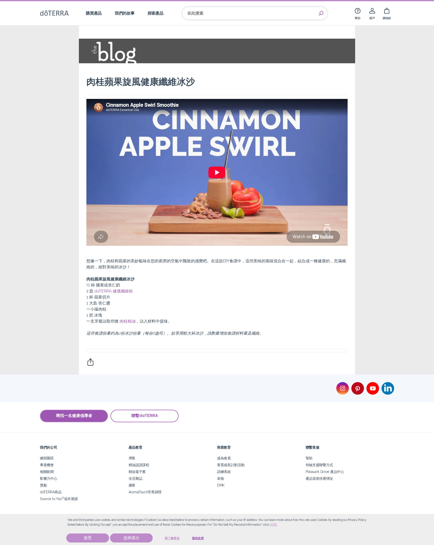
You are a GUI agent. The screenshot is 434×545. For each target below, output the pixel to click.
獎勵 (43, 485)
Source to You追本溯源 (59, 499)
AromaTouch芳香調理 (145, 492)
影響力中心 (48, 478)
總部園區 (47, 458)
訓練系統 (224, 471)
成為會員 (224, 458)
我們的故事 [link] (124, 13)
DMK (221, 485)
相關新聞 (47, 471)
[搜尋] (321, 13)
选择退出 (131, 537)
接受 (88, 537)
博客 (132, 458)
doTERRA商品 (50, 492)
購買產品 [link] (94, 13)
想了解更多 (172, 538)
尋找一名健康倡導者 (74, 415)
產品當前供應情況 (319, 478)
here (273, 524)
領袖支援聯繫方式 (319, 465)
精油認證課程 (139, 465)
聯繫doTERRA (144, 415)
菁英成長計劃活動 (231, 465)
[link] (358, 13)
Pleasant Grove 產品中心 (325, 471)
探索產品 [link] (156, 13)
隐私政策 (198, 538)
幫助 (309, 458)
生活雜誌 (135, 478)
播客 (132, 485)
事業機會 (47, 465)
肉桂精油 (128, 321)
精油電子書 (137, 471)
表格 (220, 478)
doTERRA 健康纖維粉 (113, 291)
